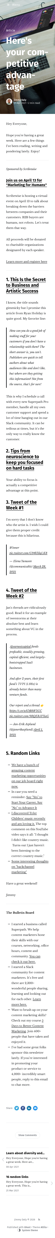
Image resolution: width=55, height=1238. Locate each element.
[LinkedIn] (29, 1108)
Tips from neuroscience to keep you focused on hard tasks (24, 459)
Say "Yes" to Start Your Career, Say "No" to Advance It (26, 802)
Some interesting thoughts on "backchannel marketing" (29, 867)
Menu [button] (16, 5)
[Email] (35, 1108)
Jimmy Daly (20, 99)
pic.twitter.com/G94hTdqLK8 (28, 553)
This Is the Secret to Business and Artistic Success (26, 285)
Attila (44, 1227)
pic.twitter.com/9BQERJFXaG (29, 716)
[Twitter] (16, 1108)
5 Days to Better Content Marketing (27, 1026)
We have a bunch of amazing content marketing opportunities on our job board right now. (28, 775)
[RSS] (39, 1219)
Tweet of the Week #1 (21, 505)
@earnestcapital (20, 646)
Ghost (27, 1227)
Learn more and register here (26, 261)
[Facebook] (23, 1108)
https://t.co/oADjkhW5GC (25, 710)
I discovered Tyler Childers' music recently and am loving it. (28, 819)
